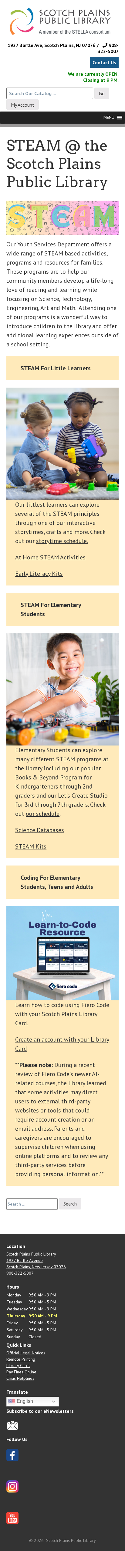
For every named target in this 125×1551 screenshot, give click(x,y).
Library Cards (18, 1365)
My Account (22, 105)
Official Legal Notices (25, 1353)
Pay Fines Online (21, 1372)
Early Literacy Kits (39, 574)
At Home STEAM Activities (50, 557)
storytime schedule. (62, 541)
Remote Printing (20, 1359)
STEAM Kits (30, 846)
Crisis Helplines (20, 1378)
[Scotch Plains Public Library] (62, 26)
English (24, 1401)
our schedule (42, 814)
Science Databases (39, 830)
